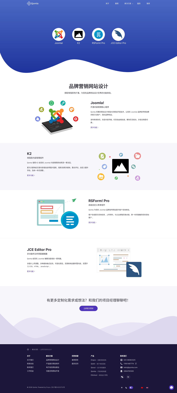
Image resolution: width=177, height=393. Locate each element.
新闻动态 (30, 364)
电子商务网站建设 (52, 367)
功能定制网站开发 (52, 371)
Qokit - (98, 364)
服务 (139, 3)
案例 (116, 3)
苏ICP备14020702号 (58, 387)
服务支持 (75, 364)
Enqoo (48, 387)
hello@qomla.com (130, 367)
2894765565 (128, 371)
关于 (107, 3)
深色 (126, 387)
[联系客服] (171, 387)
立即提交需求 (88, 308)
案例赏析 (75, 360)
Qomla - (98, 371)
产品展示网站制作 (52, 364)
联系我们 (30, 367)
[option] (142, 387)
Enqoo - (98, 360)
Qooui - (98, 367)
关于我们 (30, 360)
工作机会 (30, 371)
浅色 (122, 387)
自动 (131, 387)
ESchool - (99, 375)
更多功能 (94, 127)
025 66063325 (129, 360)
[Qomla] (28, 349)
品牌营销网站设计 (52, 360)
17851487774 (128, 364)
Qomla (34, 3)
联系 (148, 3)
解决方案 (128, 3)
